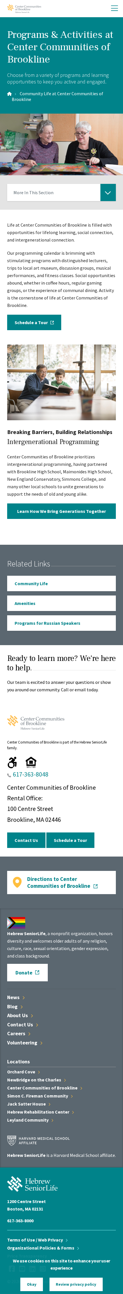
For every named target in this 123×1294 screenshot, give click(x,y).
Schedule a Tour (31, 322)
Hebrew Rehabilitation (38, 1112)
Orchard (21, 1072)
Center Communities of (42, 1088)
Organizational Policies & (41, 1248)
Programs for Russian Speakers (47, 623)
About (18, 1015)
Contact (20, 1024)
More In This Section (33, 195)
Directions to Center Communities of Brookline (58, 882)
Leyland (28, 1120)
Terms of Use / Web (35, 1240)
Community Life (31, 583)
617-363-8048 (30, 774)
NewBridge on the (34, 1080)
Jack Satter (27, 1104)
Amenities (25, 603)
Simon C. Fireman (38, 1096)
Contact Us (26, 840)
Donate (23, 972)
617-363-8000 (20, 1220)
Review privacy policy (76, 1284)
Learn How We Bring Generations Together (61, 511)
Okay (31, 1284)
